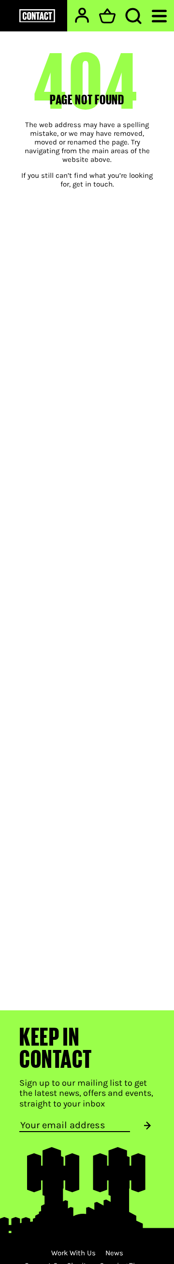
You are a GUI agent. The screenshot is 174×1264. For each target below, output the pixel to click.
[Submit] (147, 1125)
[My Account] (81, 15)
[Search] (133, 16)
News (114, 1253)
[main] (87, 505)
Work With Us (73, 1253)
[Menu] (159, 15)
